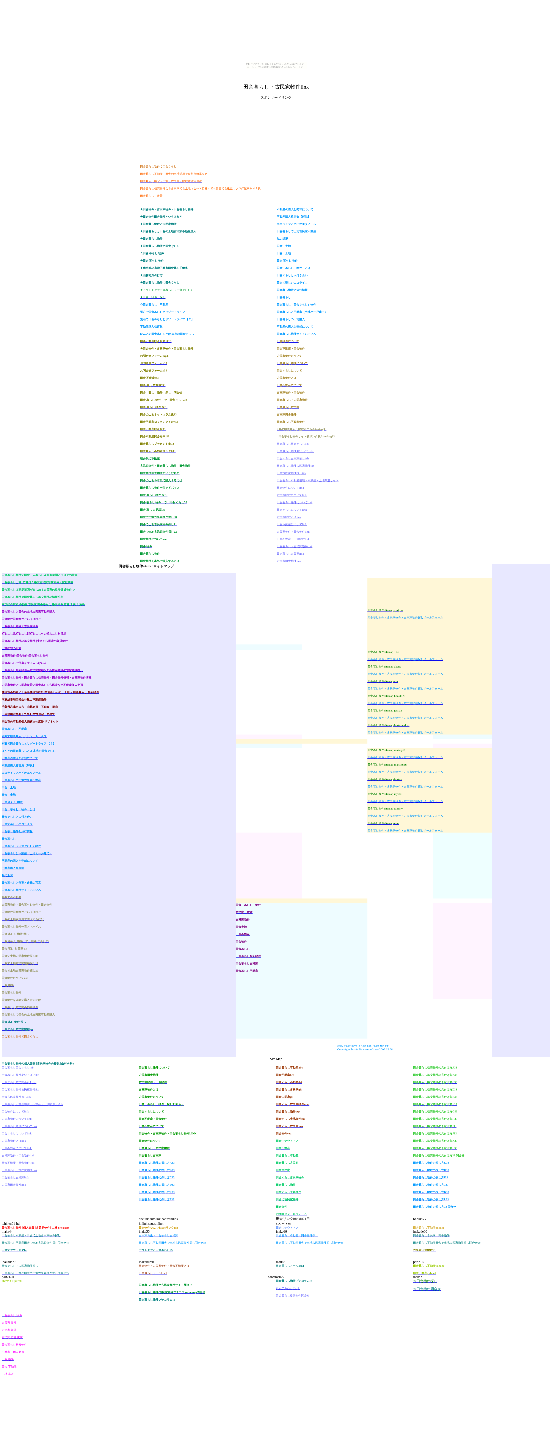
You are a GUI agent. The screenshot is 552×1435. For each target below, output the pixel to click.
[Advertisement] (276, 72)
